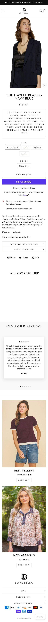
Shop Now (24, 480)
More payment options (24, 188)
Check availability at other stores (19, 209)
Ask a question (24, 249)
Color (24, 161)
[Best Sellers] (24, 433)
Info (23, 591)
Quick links (23, 597)
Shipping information (24, 244)
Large (24, 154)
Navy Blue (24, 165)
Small (25, 147)
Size (24, 142)
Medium (37, 147)
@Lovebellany (23, 603)
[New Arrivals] (24, 519)
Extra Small (12, 147)
